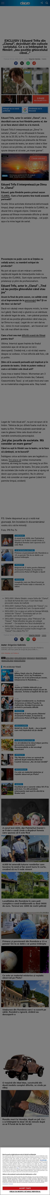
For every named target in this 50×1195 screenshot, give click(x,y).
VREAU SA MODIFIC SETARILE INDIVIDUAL (25, 1191)
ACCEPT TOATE (25, 1188)
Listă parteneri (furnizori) (8, 1184)
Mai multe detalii (43, 1159)
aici (17, 1167)
